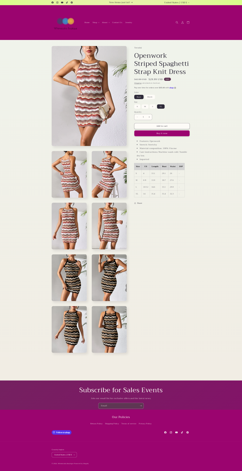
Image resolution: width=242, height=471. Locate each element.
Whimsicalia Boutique (66, 463)
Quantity (137, 112)
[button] (95, 22)
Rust (139, 96)
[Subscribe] (141, 406)
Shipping (137, 83)
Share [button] (139, 203)
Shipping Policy (112, 423)
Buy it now (162, 133)
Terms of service (128, 423)
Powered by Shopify (81, 463)
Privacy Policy (145, 423)
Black (151, 97)
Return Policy (96, 423)
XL (161, 106)
